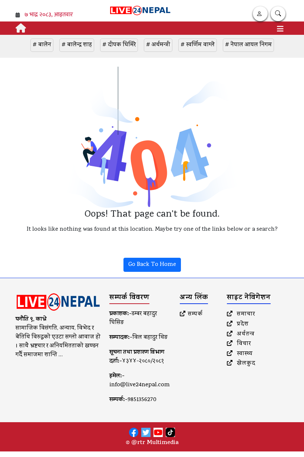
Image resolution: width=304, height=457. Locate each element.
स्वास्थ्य (244, 354)
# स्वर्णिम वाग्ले (198, 45)
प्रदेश (242, 324)
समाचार (245, 314)
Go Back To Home (152, 264)
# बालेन (42, 45)
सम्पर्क (195, 314)
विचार (243, 344)
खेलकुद (245, 363)
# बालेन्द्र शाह (77, 45)
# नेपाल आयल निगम (248, 45)
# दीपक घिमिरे (119, 45)
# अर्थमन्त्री (158, 45)
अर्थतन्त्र (245, 334)
